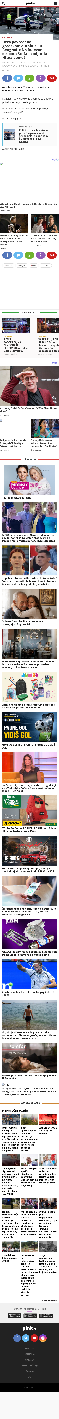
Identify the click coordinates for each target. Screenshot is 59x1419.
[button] (3, 331)
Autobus (9, 265)
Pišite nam (29, 1371)
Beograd (7, 37)
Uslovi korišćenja (29, 1365)
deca (33, 265)
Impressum (29, 1360)
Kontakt (29, 1348)
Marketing (30, 1354)
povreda (45, 265)
